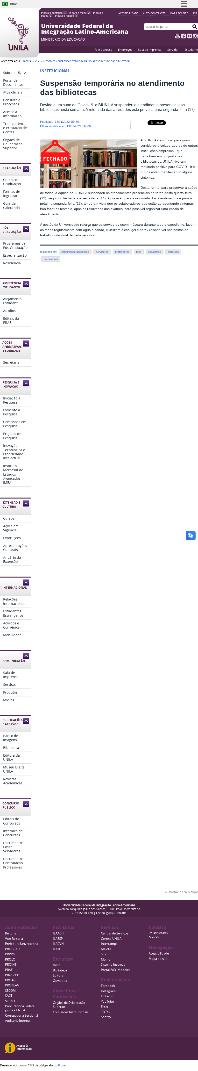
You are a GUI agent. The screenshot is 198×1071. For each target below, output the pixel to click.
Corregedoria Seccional (21, 1015)
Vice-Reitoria (14, 939)
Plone (62, 1065)
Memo (105, 959)
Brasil (15, 4)
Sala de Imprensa (150, 49)
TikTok (105, 1012)
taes (138, 251)
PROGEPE (12, 975)
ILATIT (57, 949)
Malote (106, 949)
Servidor (173, 49)
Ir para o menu (79, 12)
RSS (194, 13)
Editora (58, 975)
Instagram (195, 36)
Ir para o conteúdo (53, 12)
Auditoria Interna (17, 1021)
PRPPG (10, 954)
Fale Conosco (103, 49)
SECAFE (10, 1001)
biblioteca (173, 251)
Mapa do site (179, 13)
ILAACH (58, 933)
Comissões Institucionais (70, 1012)
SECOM (10, 991)
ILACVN (58, 944)
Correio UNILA (111, 939)
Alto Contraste (154, 13)
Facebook (183, 36)
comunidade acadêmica (75, 251)
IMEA (56, 965)
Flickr (189, 36)
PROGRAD (12, 949)
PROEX (10, 959)
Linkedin (107, 996)
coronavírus (51, 259)
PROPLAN (12, 985)
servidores (102, 251)
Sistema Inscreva (113, 964)
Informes (49, 61)
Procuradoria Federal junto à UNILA (20, 1008)
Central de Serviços (114, 933)
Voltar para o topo (183, 892)
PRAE (9, 970)
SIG (103, 954)
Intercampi (109, 944)
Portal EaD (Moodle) (115, 970)
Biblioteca (60, 970)
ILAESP (58, 939)
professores (122, 251)
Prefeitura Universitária (21, 944)
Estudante (191, 49)
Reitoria (10, 933)
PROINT (10, 964)
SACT (8, 996)
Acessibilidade (128, 13)
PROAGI (10, 980)
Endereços (125, 49)
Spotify (106, 1017)
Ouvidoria (60, 981)
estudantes (154, 251)
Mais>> (154, 937)
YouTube (177, 36)
